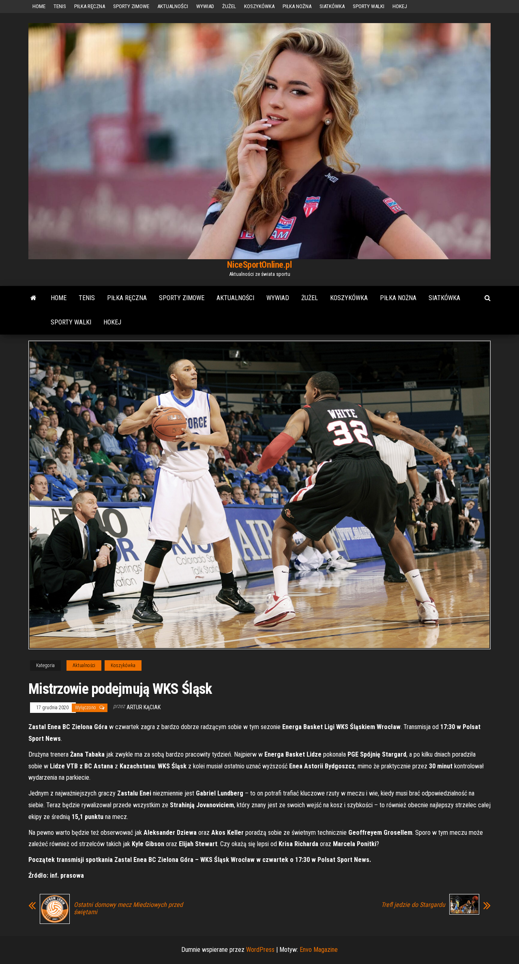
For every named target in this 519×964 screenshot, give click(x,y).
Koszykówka (259, 6)
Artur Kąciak (144, 707)
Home (38, 6)
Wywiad (205, 6)
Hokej (399, 6)
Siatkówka (332, 6)
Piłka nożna (297, 6)
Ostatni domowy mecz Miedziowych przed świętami (128, 908)
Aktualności (172, 6)
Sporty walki (368, 6)
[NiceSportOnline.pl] (33, 298)
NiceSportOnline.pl (259, 265)
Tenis (60, 6)
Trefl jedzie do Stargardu (413, 905)
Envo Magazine (319, 949)
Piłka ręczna (89, 6)
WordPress (260, 949)
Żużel (229, 6)
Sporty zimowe (131, 6)
